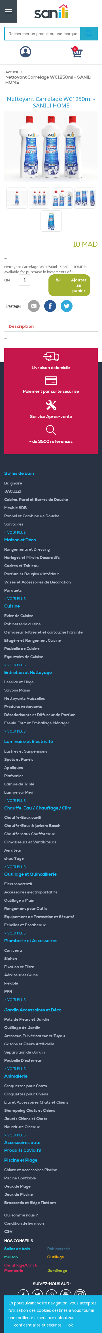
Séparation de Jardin (24, 1052)
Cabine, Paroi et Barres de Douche (36, 499)
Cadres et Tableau (21, 565)
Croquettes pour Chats (25, 1086)
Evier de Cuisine (18, 616)
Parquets (13, 590)
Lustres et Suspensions (25, 751)
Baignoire (13, 483)
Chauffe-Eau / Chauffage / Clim (37, 808)
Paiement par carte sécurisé (51, 391)
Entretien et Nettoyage (28, 672)
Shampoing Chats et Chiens (29, 1110)
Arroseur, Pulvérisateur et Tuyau (34, 1036)
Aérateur (13, 850)
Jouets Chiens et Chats (25, 1118)
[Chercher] (89, 33)
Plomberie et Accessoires (31, 941)
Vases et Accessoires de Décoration (37, 582)
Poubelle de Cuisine (22, 648)
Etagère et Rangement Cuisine (32, 640)
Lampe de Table (19, 784)
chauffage (14, 858)
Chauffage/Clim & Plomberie (21, 1268)
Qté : (8, 280)
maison (11, 1257)
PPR (8, 991)
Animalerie (15, 1076)
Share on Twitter (67, 306)
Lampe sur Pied (18, 792)
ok (70, 1325)
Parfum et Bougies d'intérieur (31, 574)
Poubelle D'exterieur (23, 1060)
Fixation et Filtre (19, 967)
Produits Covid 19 (22, 1150)
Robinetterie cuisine (22, 624)
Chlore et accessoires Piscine (30, 1170)
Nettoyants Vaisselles (24, 698)
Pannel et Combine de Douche (32, 516)
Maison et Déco (20, 540)
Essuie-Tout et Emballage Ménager (36, 723)
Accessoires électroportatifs (30, 892)
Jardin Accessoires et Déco (32, 1010)
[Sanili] (51, 11)
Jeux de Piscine (18, 1194)
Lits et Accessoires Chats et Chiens (36, 1102)
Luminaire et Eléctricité (28, 741)
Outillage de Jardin (22, 1027)
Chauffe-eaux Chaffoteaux (29, 834)
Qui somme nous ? (21, 1215)
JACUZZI (12, 491)
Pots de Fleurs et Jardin (26, 1019)
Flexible (11, 983)
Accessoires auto (22, 1142)
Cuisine (12, 606)
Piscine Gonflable (20, 1178)
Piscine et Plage (20, 1160)
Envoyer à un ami (34, 306)
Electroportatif (18, 884)
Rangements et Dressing (27, 549)
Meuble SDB (15, 508)
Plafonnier (13, 776)
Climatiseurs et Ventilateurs (30, 842)
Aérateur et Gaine (21, 975)
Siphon (10, 958)
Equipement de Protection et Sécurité (39, 916)
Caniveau (13, 950)
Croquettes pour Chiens (26, 1094)
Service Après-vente (51, 416)
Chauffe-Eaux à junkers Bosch (32, 825)
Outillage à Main (19, 900)
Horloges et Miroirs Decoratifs (32, 557)
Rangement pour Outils (25, 908)
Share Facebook (50, 306)
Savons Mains (17, 690)
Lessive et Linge (19, 682)
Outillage (55, 1257)
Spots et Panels (18, 759)
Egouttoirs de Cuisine (23, 657)
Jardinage (57, 1270)
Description (21, 326)
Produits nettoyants (23, 706)
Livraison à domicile (51, 368)
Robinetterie (59, 1249)
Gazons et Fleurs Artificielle (29, 1044)
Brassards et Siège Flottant (30, 1202)
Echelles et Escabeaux (25, 925)
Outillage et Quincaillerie (30, 874)
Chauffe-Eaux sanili (22, 817)
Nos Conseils (18, 1241)
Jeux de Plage (17, 1186)
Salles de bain (19, 473)
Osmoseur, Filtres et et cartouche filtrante (43, 632)
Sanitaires (14, 524)
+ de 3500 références (51, 441)
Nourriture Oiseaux (22, 1127)
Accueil (11, 72)
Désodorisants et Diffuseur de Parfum (40, 715)
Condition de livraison (24, 1223)
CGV (8, 1231)
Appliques (13, 767)
